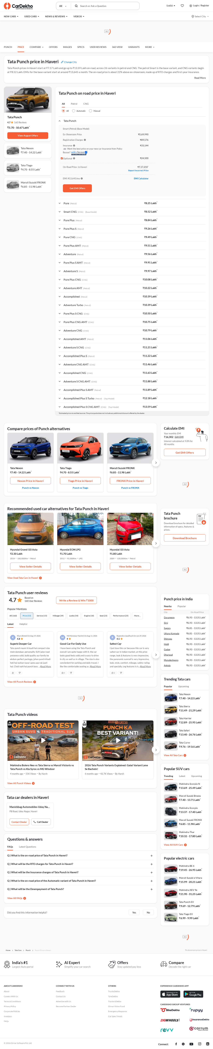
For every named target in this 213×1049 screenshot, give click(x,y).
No (148, 912)
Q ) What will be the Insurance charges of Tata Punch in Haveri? (42, 872)
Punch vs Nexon (30, 487)
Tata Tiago (66, 468)
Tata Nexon (16, 468)
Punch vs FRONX (130, 487)
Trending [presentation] (168, 776)
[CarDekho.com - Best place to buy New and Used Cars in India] (18, 5)
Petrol (74, 103)
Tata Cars (178, 755)
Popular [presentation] (182, 606)
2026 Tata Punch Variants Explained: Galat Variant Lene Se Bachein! (116, 767)
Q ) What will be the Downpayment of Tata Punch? (35, 889)
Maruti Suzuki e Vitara (190, 877)
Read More (200, 77)
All (63, 103)
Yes (134, 912)
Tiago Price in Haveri (80, 480)
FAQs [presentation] (10, 846)
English (170, 5)
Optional (67, 158)
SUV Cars (178, 844)
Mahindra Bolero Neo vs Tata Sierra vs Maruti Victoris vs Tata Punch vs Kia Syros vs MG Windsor (42, 767)
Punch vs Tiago (80, 487)
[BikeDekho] (170, 1010)
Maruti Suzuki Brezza (190, 795)
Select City (200, 16)
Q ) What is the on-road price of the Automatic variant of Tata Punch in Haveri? (51, 880)
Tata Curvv (184, 742)
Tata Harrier (185, 718)
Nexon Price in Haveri (30, 480)
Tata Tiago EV (186, 914)
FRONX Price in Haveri (130, 480)
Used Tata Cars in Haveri (25, 577)
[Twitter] (183, 1044)
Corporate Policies (12, 1011)
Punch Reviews (24, 681)
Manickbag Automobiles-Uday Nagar (30, 806)
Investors (8, 1016)
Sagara (167, 628)
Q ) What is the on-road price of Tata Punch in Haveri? (37, 855)
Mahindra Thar (187, 832)
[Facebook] (176, 1044)
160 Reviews (20, 122)
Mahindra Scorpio (188, 808)
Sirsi (166, 623)
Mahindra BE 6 (186, 865)
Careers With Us (11, 996)
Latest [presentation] (182, 776)
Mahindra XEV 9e (188, 889)
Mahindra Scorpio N (189, 783)
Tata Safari (184, 730)
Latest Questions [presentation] (27, 846)
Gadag (167, 649)
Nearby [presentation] (168, 606)
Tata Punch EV (186, 901)
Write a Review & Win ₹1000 (76, 600)
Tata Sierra (184, 706)
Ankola (167, 665)
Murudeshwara (171, 660)
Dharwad (168, 654)
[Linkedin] (207, 1044)
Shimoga (168, 639)
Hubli (166, 644)
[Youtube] (191, 1044)
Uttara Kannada (171, 633)
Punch (8, 47)
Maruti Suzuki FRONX (122, 468)
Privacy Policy (10, 1006)
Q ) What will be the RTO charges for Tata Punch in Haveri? (40, 863)
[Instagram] (199, 1044)
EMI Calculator (141, 178)
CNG (86, 103)
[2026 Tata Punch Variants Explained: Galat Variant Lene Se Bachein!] (117, 741)
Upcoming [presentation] (183, 686)
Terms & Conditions (12, 1001)
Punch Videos (24, 783)
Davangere (169, 617)
